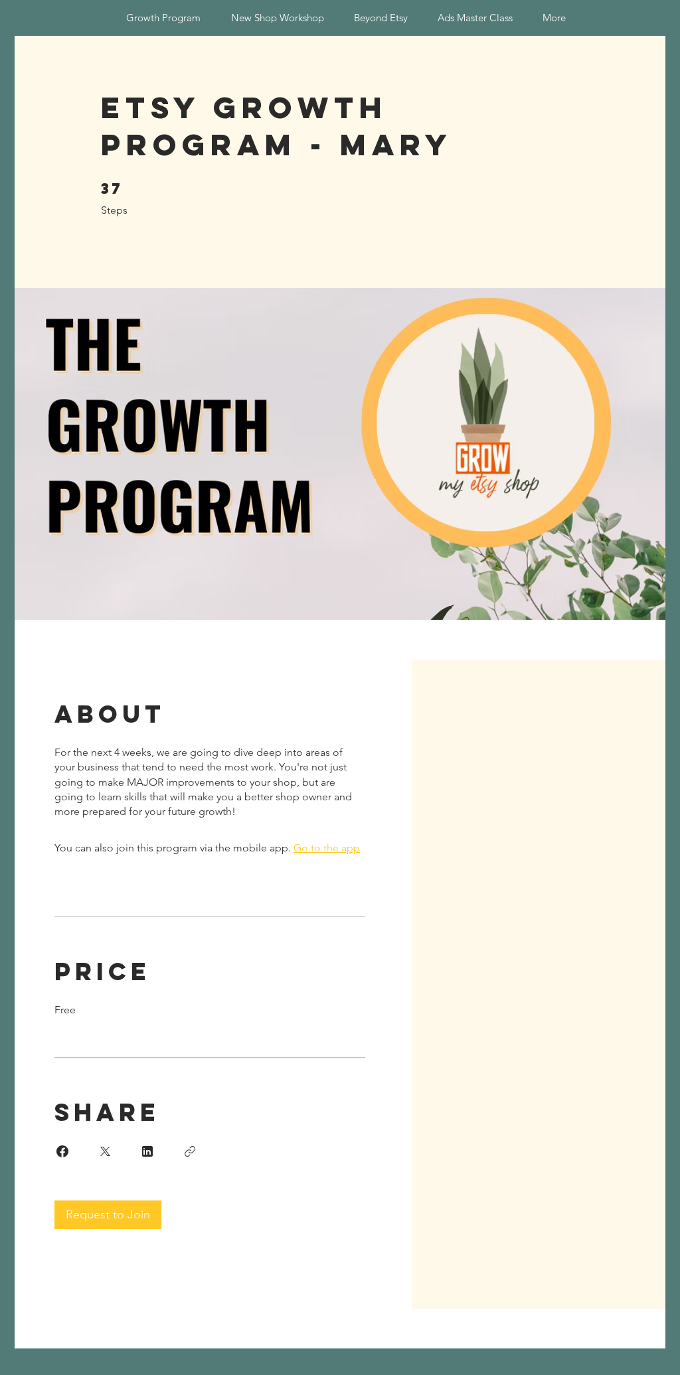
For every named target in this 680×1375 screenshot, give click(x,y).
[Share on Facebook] (62, 1151)
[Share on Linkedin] (147, 1151)
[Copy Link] (190, 1151)
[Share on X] (105, 1151)
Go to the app (327, 847)
